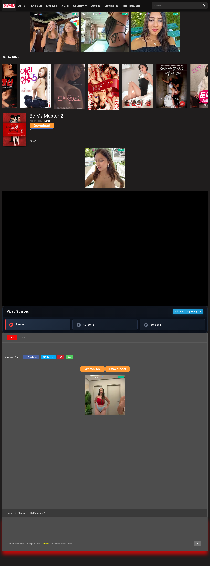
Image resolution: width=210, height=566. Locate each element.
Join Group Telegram (190, 311)
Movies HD (111, 5)
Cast (23, 337)
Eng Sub (36, 5)
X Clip (65, 5)
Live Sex (51, 5)
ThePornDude (131, 5)
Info (12, 337)
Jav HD (95, 5)
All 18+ (22, 5)
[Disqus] (105, 463)
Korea (33, 140)
